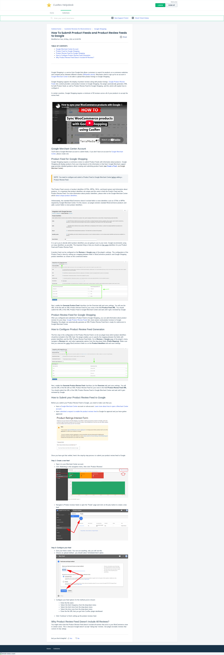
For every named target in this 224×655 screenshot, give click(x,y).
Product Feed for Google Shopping (67, 51)
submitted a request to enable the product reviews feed (78, 411)
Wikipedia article (88, 74)
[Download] (108, 307)
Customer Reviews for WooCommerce (77, 29)
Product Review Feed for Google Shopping (70, 53)
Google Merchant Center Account (67, 49)
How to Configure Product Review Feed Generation (73, 55)
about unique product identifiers (66, 195)
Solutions (66, 13)
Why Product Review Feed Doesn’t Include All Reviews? (75, 57)
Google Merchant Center (59, 76)
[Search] (51, 18)
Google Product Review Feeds (77, 320)
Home (52, 13)
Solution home (56, 29)
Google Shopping (100, 29)
